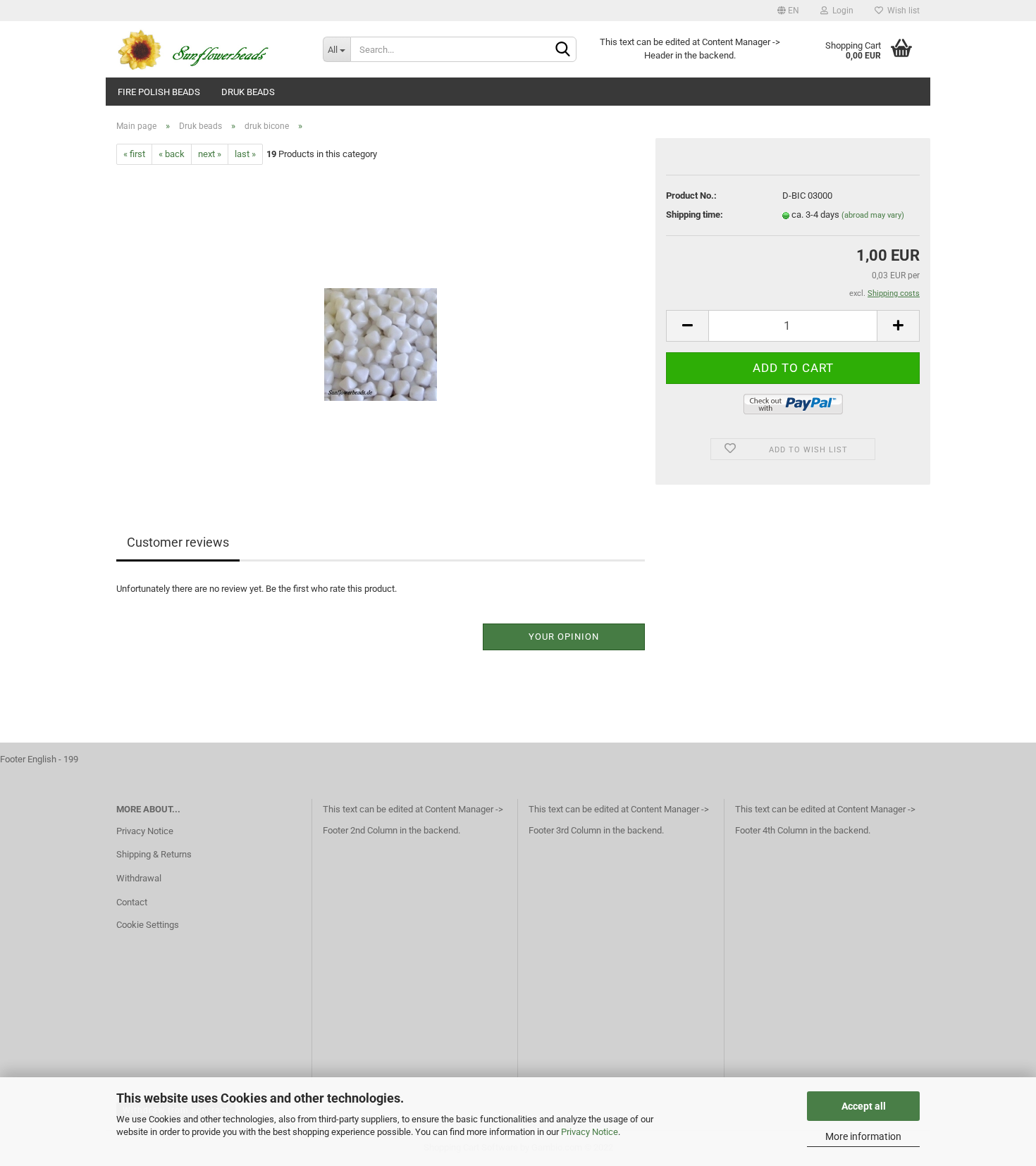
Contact (131, 902)
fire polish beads (159, 92)
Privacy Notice (589, 1132)
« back (172, 154)
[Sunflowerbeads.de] (209, 49)
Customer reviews (178, 542)
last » (245, 154)
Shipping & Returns (154, 854)
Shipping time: (694, 214)
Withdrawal (138, 878)
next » (209, 154)
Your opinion (564, 636)
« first (134, 154)
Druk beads (248, 92)
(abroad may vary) (872, 215)
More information (863, 1136)
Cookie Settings (147, 924)
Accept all (863, 1106)
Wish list (901, 10)
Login (840, 10)
